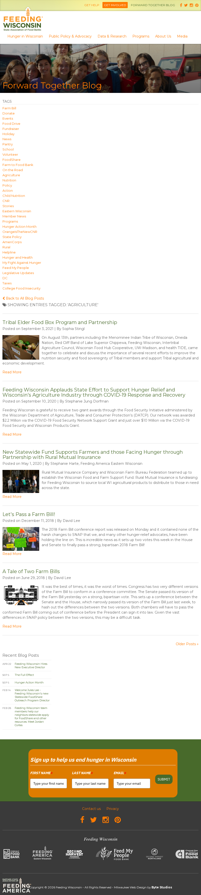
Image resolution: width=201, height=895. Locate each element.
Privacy (112, 809)
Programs (140, 36)
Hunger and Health (17, 257)
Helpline (9, 252)
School (8, 149)
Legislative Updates (18, 273)
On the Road (12, 170)
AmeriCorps (12, 242)
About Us (163, 36)
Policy (7, 185)
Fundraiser (10, 129)
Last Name (82, 773)
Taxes (7, 283)
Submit (164, 779)
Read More (12, 372)
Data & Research (112, 36)
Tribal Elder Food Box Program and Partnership (59, 322)
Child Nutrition (13, 196)
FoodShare (11, 160)
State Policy (12, 237)
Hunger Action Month (19, 226)
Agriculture (11, 175)
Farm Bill (9, 108)
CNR (6, 201)
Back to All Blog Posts (24, 298)
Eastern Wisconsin (16, 211)
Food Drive (11, 124)
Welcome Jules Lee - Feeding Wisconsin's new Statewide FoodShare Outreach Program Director (32, 695)
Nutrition (9, 180)
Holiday (8, 134)
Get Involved (115, 5)
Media (182, 36)
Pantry (7, 144)
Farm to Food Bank (17, 165)
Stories (8, 206)
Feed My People (15, 268)
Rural (6, 247)
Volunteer (10, 154)
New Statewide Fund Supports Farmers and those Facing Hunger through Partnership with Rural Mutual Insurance (92, 454)
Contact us (91, 809)
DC (5, 278)
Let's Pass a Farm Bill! (28, 514)
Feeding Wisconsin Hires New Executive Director (31, 665)
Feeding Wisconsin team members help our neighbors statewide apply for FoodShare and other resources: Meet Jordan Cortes (32, 716)
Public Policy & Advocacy (70, 36)
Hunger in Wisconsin (25, 36)
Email (119, 773)
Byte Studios (161, 887)
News (6, 139)
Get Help (91, 5)
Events (7, 118)
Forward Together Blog (153, 5)
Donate (8, 113)
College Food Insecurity (21, 288)
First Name (41, 773)
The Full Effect (24, 675)
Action (7, 190)
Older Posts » (187, 644)
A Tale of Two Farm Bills (31, 571)
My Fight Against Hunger (21, 263)
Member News (14, 216)
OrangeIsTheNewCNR (19, 232)
